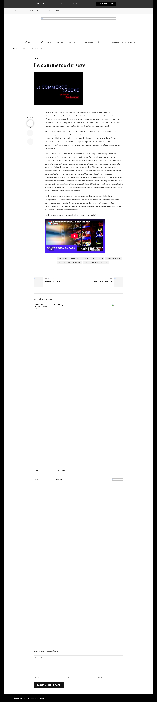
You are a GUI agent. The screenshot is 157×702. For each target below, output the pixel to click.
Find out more (106, 4)
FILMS (36, 58)
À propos (101, 42)
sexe (86, 262)
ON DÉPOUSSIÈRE (45, 42)
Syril (30, 112)
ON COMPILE (74, 42)
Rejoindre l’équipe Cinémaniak (123, 42)
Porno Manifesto (113, 258)
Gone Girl (58, 479)
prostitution (64, 262)
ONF (93, 258)
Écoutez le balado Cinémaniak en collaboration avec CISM (37, 11)
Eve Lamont (63, 258)
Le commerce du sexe (79, 258)
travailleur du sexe (99, 262)
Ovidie (100, 258)
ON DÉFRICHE (27, 42)
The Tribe (58, 305)
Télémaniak (88, 42)
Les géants (59, 470)
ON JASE (60, 42)
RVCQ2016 (77, 262)
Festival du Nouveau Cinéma (40, 306)
